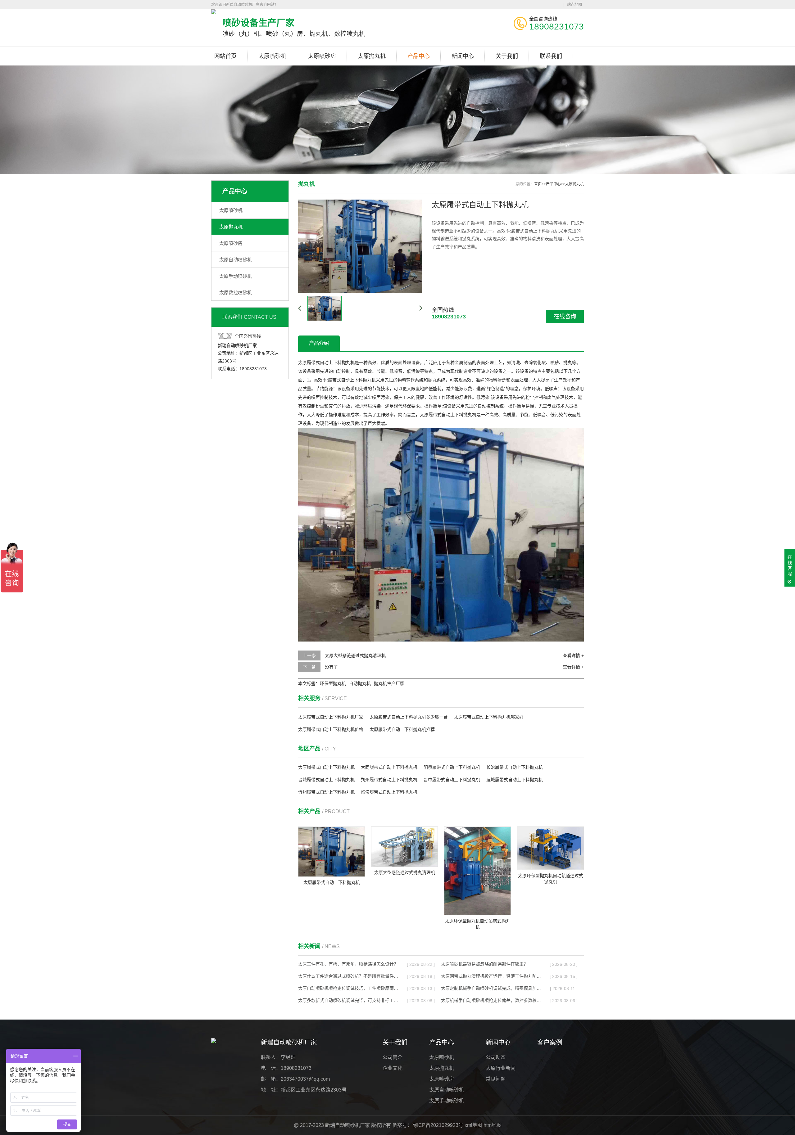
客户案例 (549, 1042)
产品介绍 (319, 343)
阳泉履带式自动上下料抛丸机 (452, 767)
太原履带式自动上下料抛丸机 (326, 767)
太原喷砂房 (322, 56)
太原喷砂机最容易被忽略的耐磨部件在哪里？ (484, 964)
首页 (538, 184)
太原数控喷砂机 (235, 292)
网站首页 (225, 56)
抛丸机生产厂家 (389, 683)
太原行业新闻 (501, 1068)
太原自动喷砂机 (235, 259)
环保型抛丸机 (333, 683)
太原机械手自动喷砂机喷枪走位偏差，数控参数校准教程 (491, 1000)
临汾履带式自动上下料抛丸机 (389, 792)
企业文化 (392, 1068)
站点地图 (574, 4)
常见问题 (496, 1079)
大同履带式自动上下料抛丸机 (389, 767)
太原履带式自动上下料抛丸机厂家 (330, 716)
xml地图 (473, 1125)
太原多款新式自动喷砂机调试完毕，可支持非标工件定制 (348, 1000)
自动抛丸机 (360, 683)
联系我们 (551, 56)
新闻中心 (463, 56)
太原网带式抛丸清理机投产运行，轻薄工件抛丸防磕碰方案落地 (491, 976)
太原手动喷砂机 (235, 276)
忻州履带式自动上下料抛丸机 (326, 792)
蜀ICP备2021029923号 (437, 1125)
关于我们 (507, 56)
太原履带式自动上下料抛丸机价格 (330, 729)
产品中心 (418, 56)
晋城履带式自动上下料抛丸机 (326, 779)
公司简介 (392, 1057)
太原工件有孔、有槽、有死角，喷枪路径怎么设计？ (348, 964)
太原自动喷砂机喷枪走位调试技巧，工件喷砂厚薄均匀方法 (348, 988)
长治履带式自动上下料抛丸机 (514, 767)
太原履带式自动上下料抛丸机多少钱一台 (409, 716)
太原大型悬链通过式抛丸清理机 (355, 655)
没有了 (331, 666)
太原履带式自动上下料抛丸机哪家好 (489, 716)
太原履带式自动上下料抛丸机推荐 (402, 729)
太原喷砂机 (272, 56)
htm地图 (493, 1125)
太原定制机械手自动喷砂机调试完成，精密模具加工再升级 (491, 988)
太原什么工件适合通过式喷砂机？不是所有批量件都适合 (348, 976)
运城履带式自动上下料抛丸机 (514, 779)
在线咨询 (565, 316)
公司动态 (496, 1057)
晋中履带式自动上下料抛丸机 (452, 779)
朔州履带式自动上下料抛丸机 (389, 779)
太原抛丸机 (372, 56)
